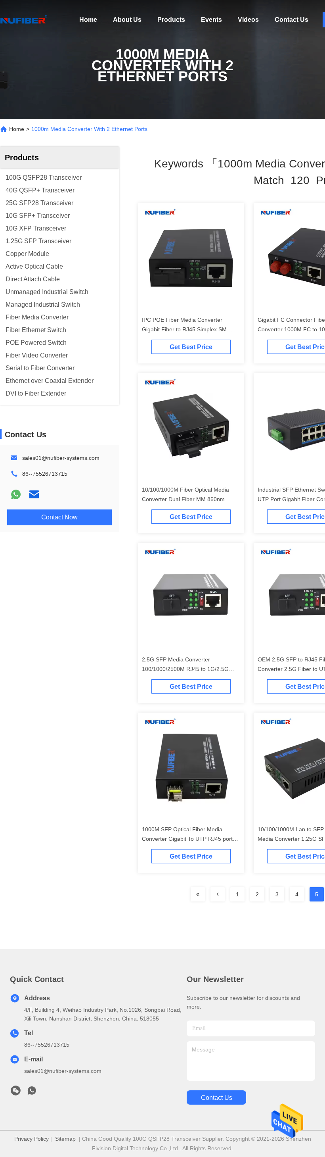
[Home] (24, 20)
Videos (248, 19)
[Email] (34, 494)
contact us (216, 1097)
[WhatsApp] (16, 494)
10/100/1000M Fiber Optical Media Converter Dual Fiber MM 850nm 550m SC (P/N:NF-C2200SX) (185, 499)
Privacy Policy (31, 1139)
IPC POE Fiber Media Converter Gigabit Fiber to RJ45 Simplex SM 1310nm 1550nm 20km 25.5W (184, 329)
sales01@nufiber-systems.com (60, 458)
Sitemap (65, 1139)
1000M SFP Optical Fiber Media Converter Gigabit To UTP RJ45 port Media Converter (187, 838)
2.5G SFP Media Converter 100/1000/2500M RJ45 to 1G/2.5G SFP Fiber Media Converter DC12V (186, 669)
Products (171, 19)
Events (211, 19)
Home (88, 19)
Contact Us (291, 19)
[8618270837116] (31, 1093)
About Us (127, 19)
